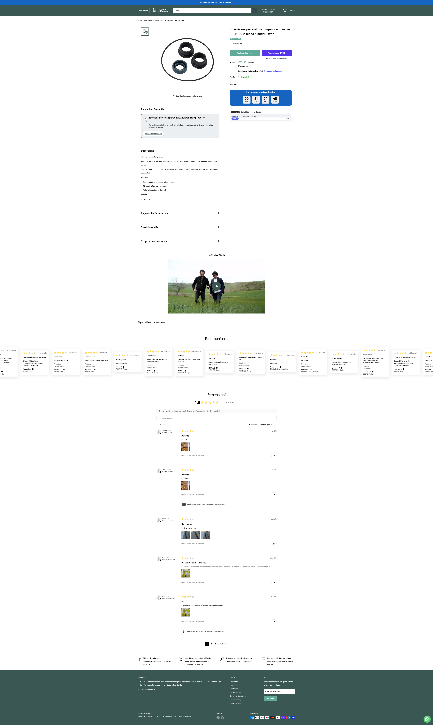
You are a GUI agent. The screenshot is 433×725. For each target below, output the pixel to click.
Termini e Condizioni (238, 696)
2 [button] (211, 644)
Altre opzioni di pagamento (276, 58)
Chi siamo (234, 681)
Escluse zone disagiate (273, 71)
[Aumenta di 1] (252, 84)
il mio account (267, 12)
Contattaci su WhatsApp (153, 133)
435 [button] (221, 644)
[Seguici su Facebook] (218, 717)
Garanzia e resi (236, 692)
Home (140, 20)
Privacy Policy (235, 700)
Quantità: (233, 84)
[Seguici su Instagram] (222, 717)
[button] (10, 369)
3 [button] (215, 644)
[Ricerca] (254, 10)
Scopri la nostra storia (146, 690)
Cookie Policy (235, 703)
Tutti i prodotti (149, 20)
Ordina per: (253, 424)
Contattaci (234, 689)
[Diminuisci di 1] (240, 84)
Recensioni (234, 685)
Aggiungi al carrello (244, 53)
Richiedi (270, 698)
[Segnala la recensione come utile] (273, 455)
